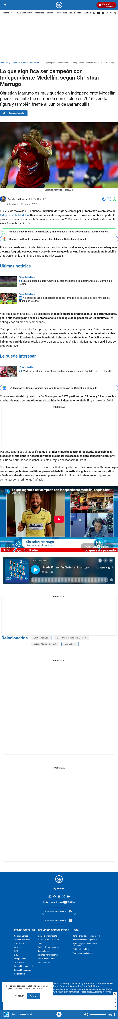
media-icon (59, 1014)
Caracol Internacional (23, 966)
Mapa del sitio (44, 962)
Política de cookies (81, 949)
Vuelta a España (91, 13)
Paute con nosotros (46, 959)
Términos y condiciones (83, 953)
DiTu (16, 955)
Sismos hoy (27, 13)
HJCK (16, 951)
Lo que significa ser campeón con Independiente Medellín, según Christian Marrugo (79, 63)
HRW (17, 13)
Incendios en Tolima (44, 13)
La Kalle (17, 947)
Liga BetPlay (70, 644)
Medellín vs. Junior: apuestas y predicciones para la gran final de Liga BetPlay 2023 (68, 371)
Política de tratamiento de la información (85, 945)
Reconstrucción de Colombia (68, 13)
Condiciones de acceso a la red (86, 936)
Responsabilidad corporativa (85, 940)
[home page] (59, 5)
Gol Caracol (19, 944)
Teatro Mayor (20, 962)
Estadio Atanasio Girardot (45, 644)
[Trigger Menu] (4, 5)
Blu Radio (4, 63)
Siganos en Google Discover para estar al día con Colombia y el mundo (48, 239)
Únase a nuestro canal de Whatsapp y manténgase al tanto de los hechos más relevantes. (59, 231)
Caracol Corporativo (22, 970)
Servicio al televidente (47, 936)
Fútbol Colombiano (31, 63)
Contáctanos (43, 951)
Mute (86, 1014)
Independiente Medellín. (15, 215)
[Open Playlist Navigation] (114, 1014)
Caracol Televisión (22, 940)
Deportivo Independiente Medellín (71, 638)
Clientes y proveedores (48, 955)
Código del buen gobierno (49, 947)
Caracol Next (19, 974)
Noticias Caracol (21, 936)
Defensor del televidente (48, 940)
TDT (40, 944)
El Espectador (20, 959)
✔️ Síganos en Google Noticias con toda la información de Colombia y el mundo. (53, 388)
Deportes (16, 63)
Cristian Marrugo (41, 638)
